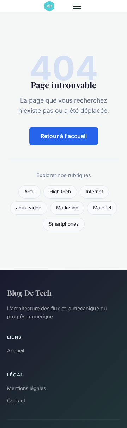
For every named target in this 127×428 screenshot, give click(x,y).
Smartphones (64, 224)
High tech (60, 191)
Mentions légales (26, 388)
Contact (16, 400)
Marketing (67, 207)
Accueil (15, 351)
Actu (29, 191)
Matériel (102, 207)
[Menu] (77, 6)
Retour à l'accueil (64, 136)
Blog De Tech (29, 292)
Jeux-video (28, 207)
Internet (94, 191)
